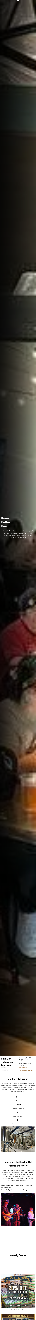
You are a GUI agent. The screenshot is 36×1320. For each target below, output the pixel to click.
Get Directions (23, 1067)
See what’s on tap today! (26, 1070)
